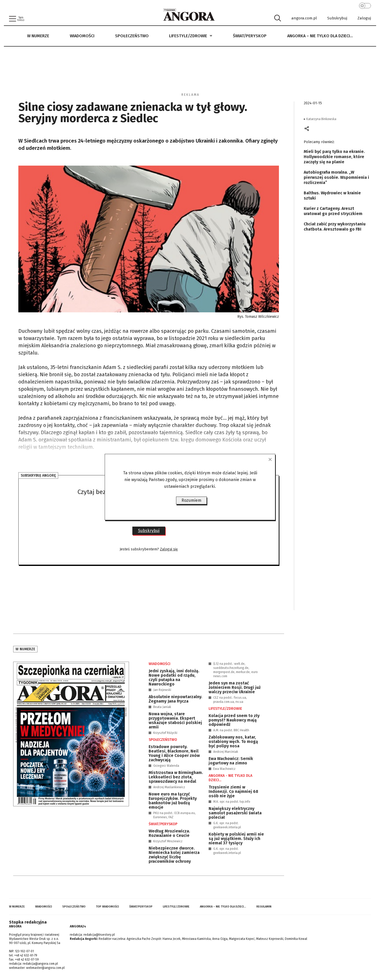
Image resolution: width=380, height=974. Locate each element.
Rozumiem (191, 500)
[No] (269, 459)
